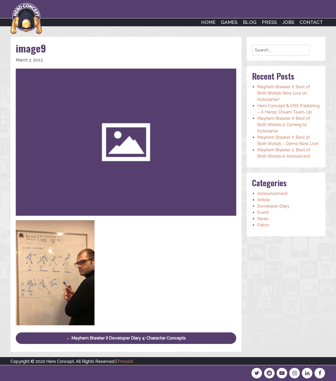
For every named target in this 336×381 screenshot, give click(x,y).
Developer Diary (273, 206)
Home (208, 22)
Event (263, 212)
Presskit (125, 361)
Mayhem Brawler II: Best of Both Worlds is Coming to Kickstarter (283, 124)
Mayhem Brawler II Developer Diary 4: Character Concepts (126, 338)
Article (263, 199)
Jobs (288, 22)
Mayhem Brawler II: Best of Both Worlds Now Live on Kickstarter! (283, 93)
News (263, 218)
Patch (263, 225)
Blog (249, 22)
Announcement (272, 193)
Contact (311, 22)
